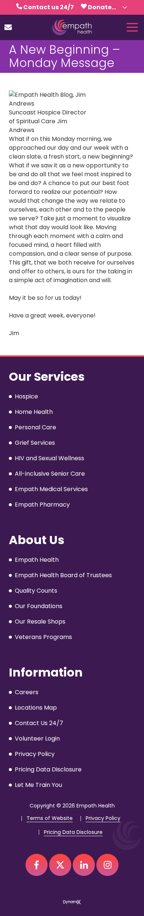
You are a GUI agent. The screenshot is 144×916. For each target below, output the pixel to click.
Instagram (107, 865)
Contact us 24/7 (48, 7)
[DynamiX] (72, 902)
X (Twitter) (60, 865)
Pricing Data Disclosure (73, 832)
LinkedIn (84, 865)
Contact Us (8, 27)
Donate (100, 7)
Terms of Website (50, 818)
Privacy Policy (103, 818)
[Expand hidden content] (124, 7)
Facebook (36, 865)
